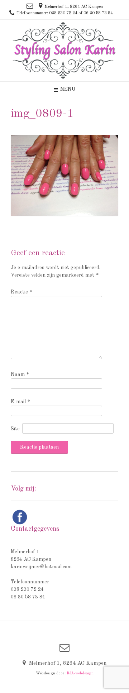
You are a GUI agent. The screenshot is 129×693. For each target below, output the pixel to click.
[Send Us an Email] (30, 6)
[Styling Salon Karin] (64, 50)
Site (15, 428)
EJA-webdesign (80, 673)
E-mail (20, 401)
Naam (20, 374)
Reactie (21, 292)
